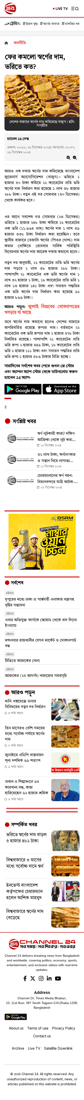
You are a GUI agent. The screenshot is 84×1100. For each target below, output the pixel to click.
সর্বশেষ (16, 583)
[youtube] (58, 979)
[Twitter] (32, 979)
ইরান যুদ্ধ (32, 24)
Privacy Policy (63, 1028)
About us (16, 1028)
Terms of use (37, 1028)
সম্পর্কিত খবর (23, 824)
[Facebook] (25, 979)
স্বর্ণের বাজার (51, 24)
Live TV (34, 1048)
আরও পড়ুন (22, 693)
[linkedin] (49, 979)
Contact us (42, 1036)
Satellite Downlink (58, 1048)
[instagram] (41, 979)
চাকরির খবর (73, 24)
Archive (18, 1048)
